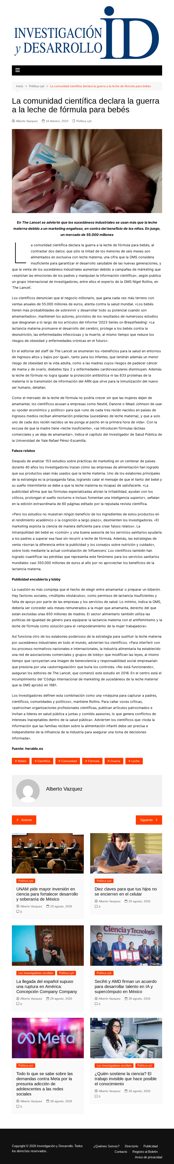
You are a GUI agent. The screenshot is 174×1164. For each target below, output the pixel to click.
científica (44, 761)
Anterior (26, 820)
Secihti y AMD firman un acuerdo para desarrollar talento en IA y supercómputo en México (126, 986)
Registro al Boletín (145, 1151)
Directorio (131, 1146)
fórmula (93, 761)
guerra (115, 761)
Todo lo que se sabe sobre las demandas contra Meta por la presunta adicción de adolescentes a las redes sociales (44, 1083)
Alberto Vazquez (27, 121)
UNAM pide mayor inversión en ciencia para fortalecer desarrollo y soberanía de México (47, 894)
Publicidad (150, 1146)
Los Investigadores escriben (35, 973)
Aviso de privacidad (148, 1157)
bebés (22, 761)
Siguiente (146, 820)
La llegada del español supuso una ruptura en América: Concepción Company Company (46, 986)
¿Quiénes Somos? (106, 1146)
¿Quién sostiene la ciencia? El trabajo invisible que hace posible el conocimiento (126, 1078)
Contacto (121, 1151)
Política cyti (83, 121)
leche (135, 761)
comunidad (69, 761)
